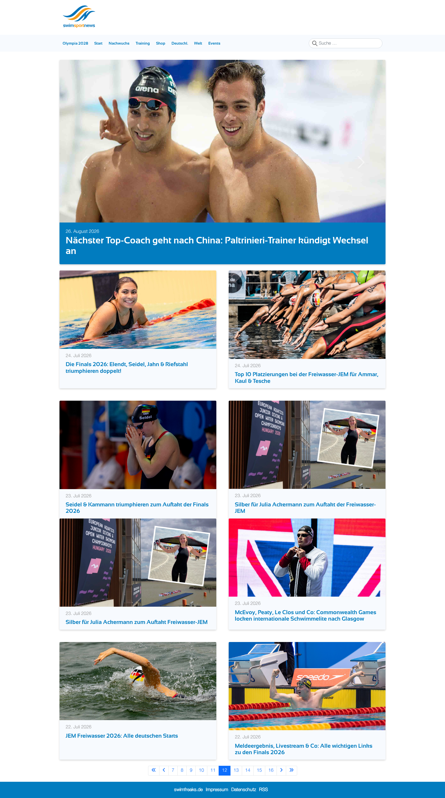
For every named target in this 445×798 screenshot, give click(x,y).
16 (270, 770)
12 (224, 770)
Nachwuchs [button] (119, 43)
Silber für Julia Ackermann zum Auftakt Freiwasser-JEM (137, 622)
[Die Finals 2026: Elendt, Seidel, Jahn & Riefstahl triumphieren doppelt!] (137, 310)
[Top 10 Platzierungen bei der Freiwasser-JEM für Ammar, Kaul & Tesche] (307, 314)
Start (98, 43)
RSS (263, 790)
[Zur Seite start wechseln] (153, 770)
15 (259, 770)
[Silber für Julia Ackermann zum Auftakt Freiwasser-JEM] (137, 562)
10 (201, 770)
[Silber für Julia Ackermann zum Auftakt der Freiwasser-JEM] (307, 445)
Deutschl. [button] (180, 43)
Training (143, 43)
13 (236, 770)
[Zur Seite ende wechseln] (291, 770)
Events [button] (214, 43)
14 (247, 770)
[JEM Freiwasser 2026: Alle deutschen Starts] (137, 681)
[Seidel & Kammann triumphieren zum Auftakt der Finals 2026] (137, 445)
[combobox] (345, 43)
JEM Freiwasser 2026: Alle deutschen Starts (122, 736)
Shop (160, 43)
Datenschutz (243, 790)
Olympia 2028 (75, 43)
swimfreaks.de (188, 790)
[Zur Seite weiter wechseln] (281, 770)
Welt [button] (198, 43)
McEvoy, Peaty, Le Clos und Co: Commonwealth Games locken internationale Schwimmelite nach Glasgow (305, 615)
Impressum (217, 790)
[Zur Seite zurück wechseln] (164, 770)
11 (213, 770)
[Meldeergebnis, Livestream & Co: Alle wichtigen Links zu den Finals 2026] (307, 686)
